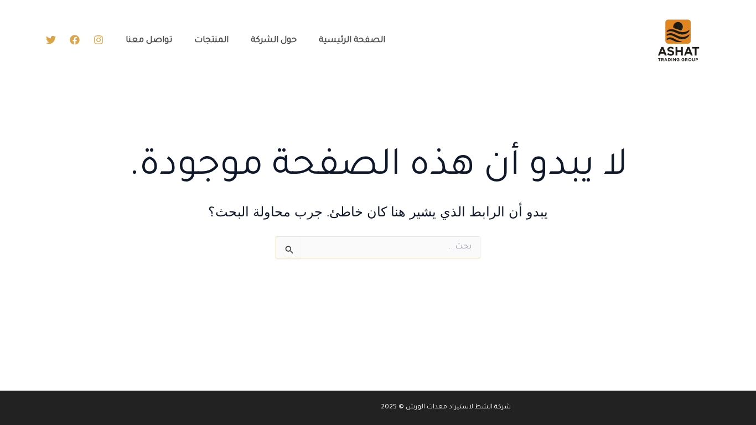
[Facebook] (75, 40)
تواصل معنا (149, 40)
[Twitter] (51, 40)
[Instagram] (98, 40)
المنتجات (211, 40)
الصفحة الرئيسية (352, 40)
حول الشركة (274, 40)
